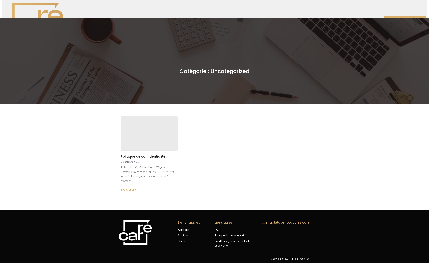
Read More (129, 190)
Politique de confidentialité (143, 156)
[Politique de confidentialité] (149, 133)
